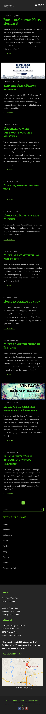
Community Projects (11, 568)
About (14, 705)
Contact (6, 557)
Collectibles (7, 535)
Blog (5, 552)
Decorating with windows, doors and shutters (18, 132)
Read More (9, 54)
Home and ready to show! (23, 301)
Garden (6, 546)
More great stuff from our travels (21, 257)
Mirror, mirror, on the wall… (21, 187)
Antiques (6, 529)
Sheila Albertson (28, 702)
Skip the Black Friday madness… (20, 87)
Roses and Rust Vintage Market (21, 217)
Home (5, 524)
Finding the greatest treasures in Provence (20, 408)
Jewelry (6, 540)
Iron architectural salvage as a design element (18, 460)
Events (5, 563)
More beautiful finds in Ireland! (22, 346)
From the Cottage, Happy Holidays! (22, 21)
